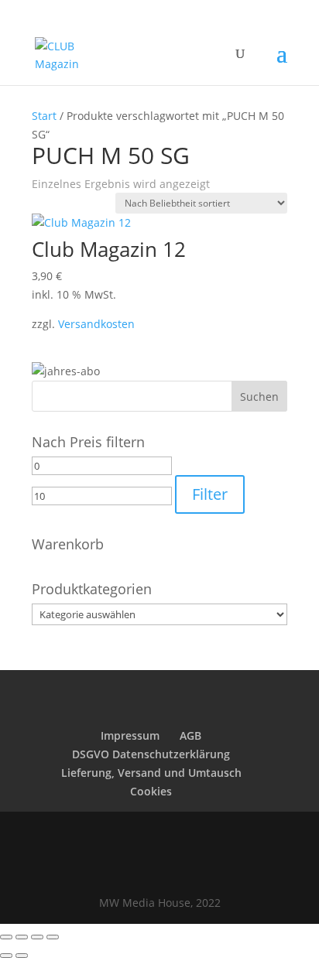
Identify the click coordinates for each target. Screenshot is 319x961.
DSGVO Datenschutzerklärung (151, 754)
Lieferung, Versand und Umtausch (151, 772)
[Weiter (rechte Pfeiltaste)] (21, 955)
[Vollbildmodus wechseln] (21, 937)
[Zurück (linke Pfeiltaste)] (6, 955)
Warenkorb (68, 544)
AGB (190, 735)
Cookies (151, 791)
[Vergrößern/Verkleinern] (6, 937)
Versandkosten (96, 323)
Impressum (130, 735)
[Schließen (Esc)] (52, 937)
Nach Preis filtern (88, 442)
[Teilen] (37, 937)
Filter (210, 494)
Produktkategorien (92, 589)
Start (44, 115)
